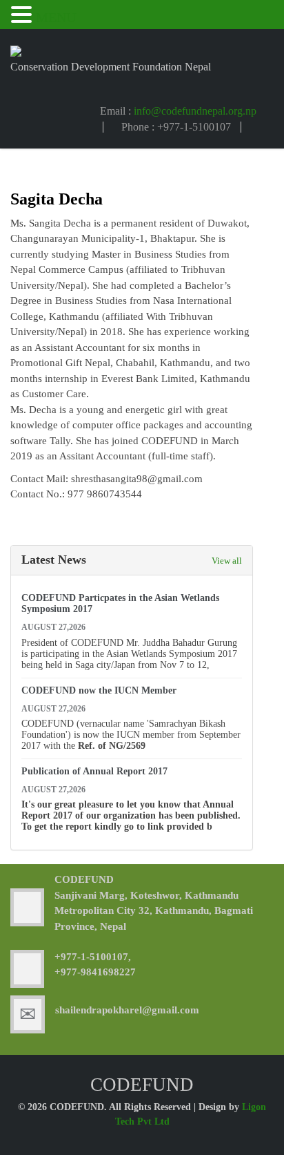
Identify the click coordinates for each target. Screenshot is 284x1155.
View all (227, 560)
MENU (56, 17)
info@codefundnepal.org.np (195, 111)
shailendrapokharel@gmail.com (127, 1009)
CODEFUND (84, 879)
